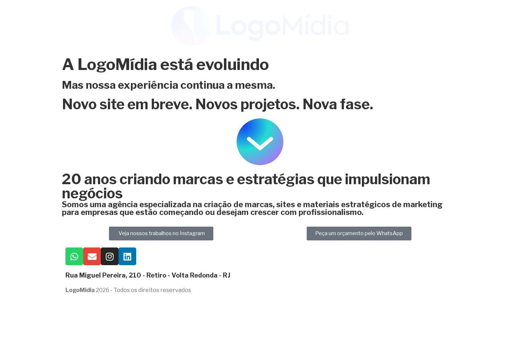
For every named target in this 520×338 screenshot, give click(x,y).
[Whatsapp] (74, 256)
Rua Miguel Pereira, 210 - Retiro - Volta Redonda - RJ (147, 275)
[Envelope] (92, 256)
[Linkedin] (127, 256)
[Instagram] (110, 256)
